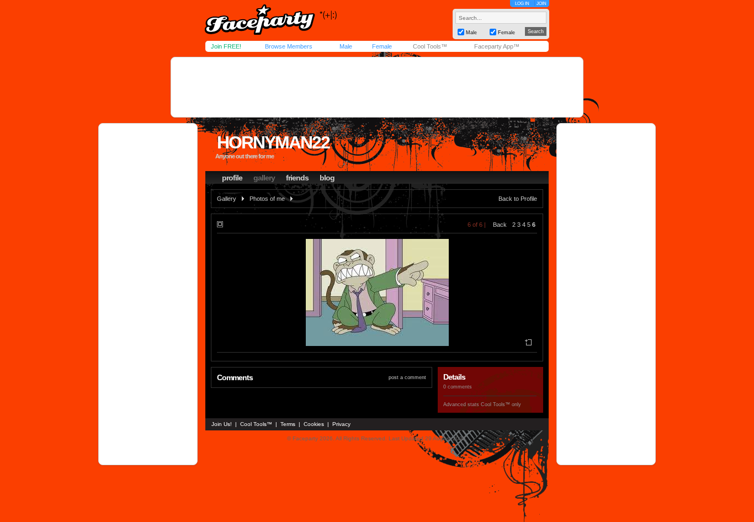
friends (297, 177)
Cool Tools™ (430, 46)
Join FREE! (226, 46)
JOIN (541, 3)
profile (232, 177)
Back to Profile (517, 198)
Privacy (341, 424)
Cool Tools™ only (501, 404)
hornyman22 (273, 142)
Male (345, 46)
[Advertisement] (377, 87)
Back (500, 224)
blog (327, 177)
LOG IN (522, 3)
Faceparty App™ (496, 46)
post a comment (407, 377)
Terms (287, 424)
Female (382, 46)
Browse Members (288, 46)
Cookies (314, 424)
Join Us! (221, 424)
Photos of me (267, 198)
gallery (264, 177)
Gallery (226, 198)
